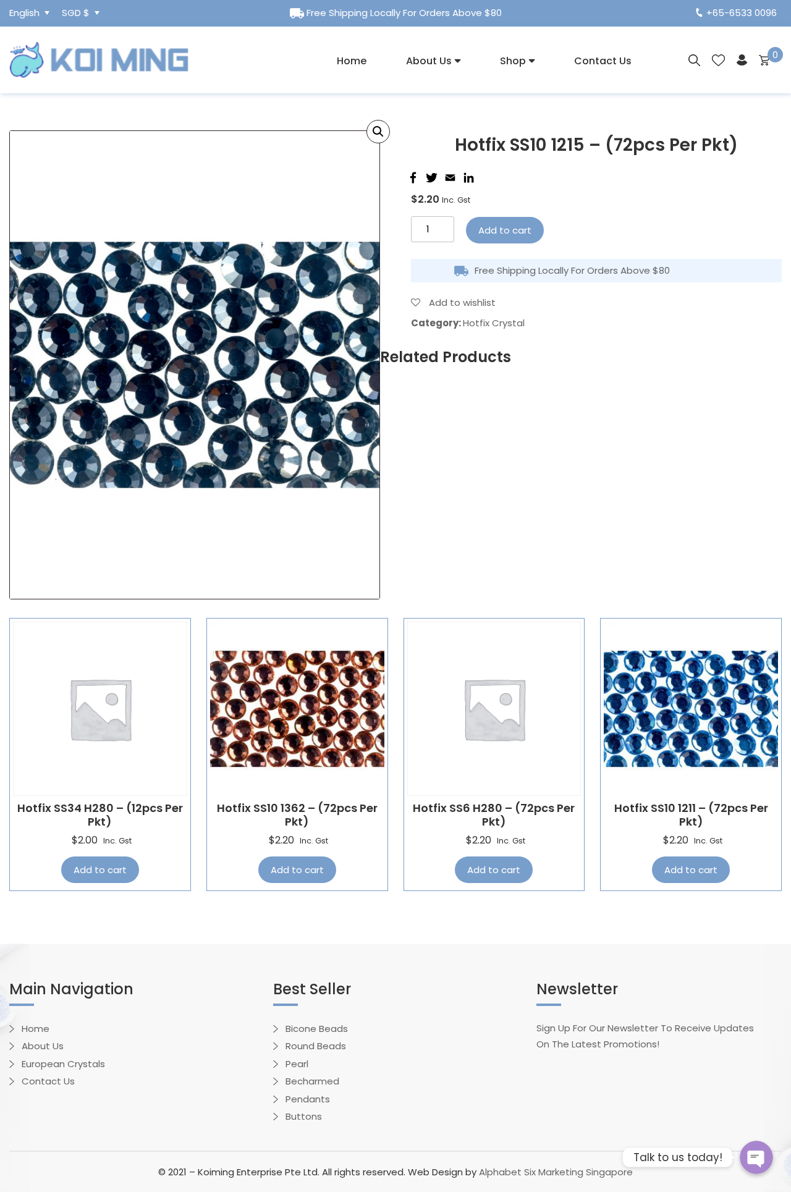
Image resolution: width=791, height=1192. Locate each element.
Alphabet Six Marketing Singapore (556, 1171)
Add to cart (504, 230)
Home (351, 61)
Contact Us (603, 61)
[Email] (448, 177)
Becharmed (312, 1081)
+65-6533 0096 (741, 12)
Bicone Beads (317, 1028)
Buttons (304, 1116)
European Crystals (63, 1063)
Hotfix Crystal (494, 322)
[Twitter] (430, 177)
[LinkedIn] (467, 177)
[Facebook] (411, 177)
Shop (513, 61)
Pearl (297, 1063)
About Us (429, 61)
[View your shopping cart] (764, 59)
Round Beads (316, 1045)
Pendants (308, 1099)
